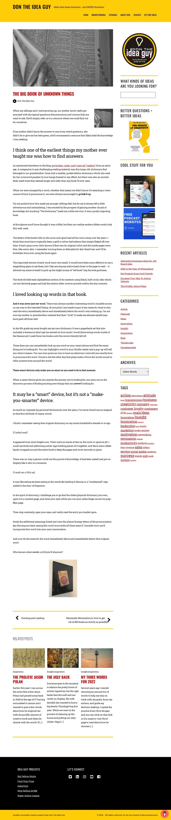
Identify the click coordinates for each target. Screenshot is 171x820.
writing (125, 460)
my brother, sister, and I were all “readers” (74, 165)
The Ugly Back (58, 677)
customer (153, 404)
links (137, 426)
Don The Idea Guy (25, 101)
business (150, 399)
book (123, 400)
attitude (149, 395)
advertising (137, 395)
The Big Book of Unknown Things (43, 93)
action (126, 395)
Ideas (123, 318)
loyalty (143, 426)
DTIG (123, 412)
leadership (128, 426)
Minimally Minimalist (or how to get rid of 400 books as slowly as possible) (87, 620)
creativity (128, 404)
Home (85, 15)
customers (151, 408)
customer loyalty (132, 408)
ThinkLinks (127, 342)
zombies (133, 460)
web (145, 456)
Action (124, 309)
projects (151, 443)
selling (146, 447)
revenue (130, 447)
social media (139, 451)
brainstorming (134, 400)
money (145, 430)
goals (137, 413)
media (137, 430)
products (142, 443)
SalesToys (23, 785)
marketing (127, 430)
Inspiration (18, 671)
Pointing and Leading (32, 618)
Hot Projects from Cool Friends (137, 273)
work (150, 456)
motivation (129, 434)
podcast (140, 439)
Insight (50, 671)
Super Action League (28, 795)
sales (138, 447)
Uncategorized (128, 347)
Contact (137, 15)
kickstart (141, 422)
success (127, 455)
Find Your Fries (26, 781)
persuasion (128, 438)
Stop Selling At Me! (27, 790)
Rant (123, 337)
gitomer (130, 413)
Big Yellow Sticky (27, 776)
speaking (151, 451)
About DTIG (125, 15)
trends (138, 456)
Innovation (126, 323)
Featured (125, 313)
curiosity (143, 404)
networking (144, 434)
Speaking (113, 15)
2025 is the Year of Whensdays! (137, 268)
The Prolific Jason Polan (28, 679)
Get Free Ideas (150, 15)
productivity (129, 443)
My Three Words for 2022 (94, 679)
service (125, 451)
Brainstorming (99, 15)
